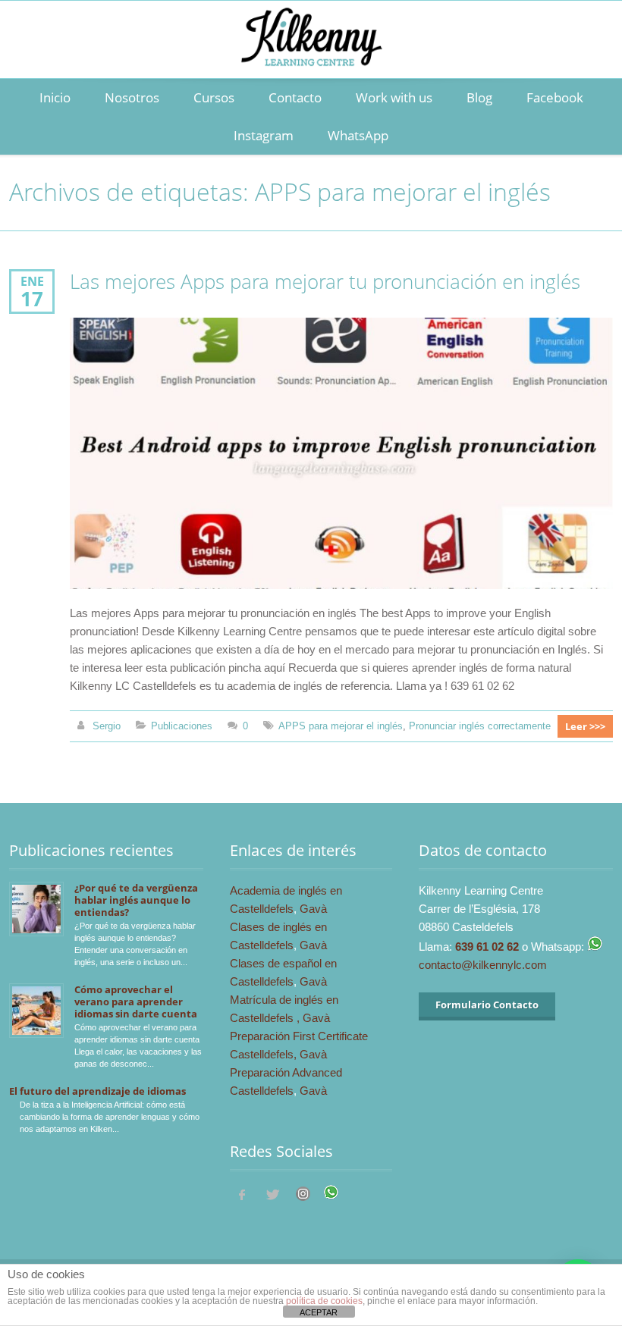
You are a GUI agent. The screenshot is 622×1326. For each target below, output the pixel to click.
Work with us (394, 97)
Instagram (264, 135)
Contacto (295, 97)
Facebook (554, 97)
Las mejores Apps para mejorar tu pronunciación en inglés (325, 281)
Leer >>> (585, 726)
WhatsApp (358, 135)
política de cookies (324, 1301)
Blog (479, 97)
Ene (32, 281)
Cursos (213, 97)
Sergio (107, 726)
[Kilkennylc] (311, 54)
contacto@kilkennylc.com (483, 964)
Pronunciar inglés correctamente (480, 726)
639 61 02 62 (487, 946)
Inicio (55, 97)
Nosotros (132, 97)
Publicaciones (181, 726)
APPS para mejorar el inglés (340, 726)
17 (31, 299)
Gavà (313, 908)
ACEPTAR (319, 1312)
